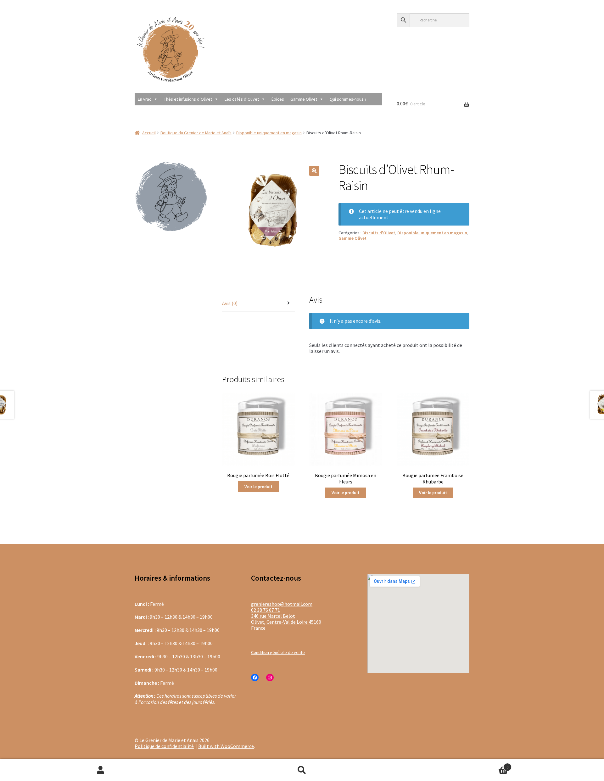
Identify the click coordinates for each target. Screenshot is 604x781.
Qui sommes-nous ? (348, 99)
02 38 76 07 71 (265, 610)
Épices (277, 99)
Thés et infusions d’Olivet (188, 99)
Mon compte (100, 770)
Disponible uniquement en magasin (269, 133)
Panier (455, 764)
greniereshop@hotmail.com (281, 604)
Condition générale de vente (278, 652)
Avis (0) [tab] (230, 303)
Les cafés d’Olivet (242, 99)
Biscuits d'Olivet (378, 233)
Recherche (302, 770)
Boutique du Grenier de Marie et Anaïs (196, 133)
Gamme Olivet (303, 99)
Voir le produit (258, 486)
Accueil (149, 133)
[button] (314, 171)
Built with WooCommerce (226, 746)
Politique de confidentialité (164, 746)
